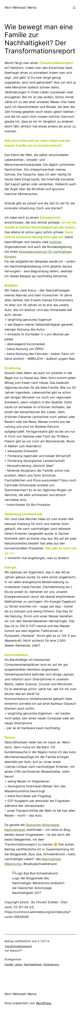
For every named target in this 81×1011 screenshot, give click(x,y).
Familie (9, 964)
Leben (18, 964)
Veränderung (51, 964)
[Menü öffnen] (74, 7)
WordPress (43, 1003)
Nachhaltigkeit (33, 964)
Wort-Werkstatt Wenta (20, 7)
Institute (55, 242)
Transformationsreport (18, 946)
